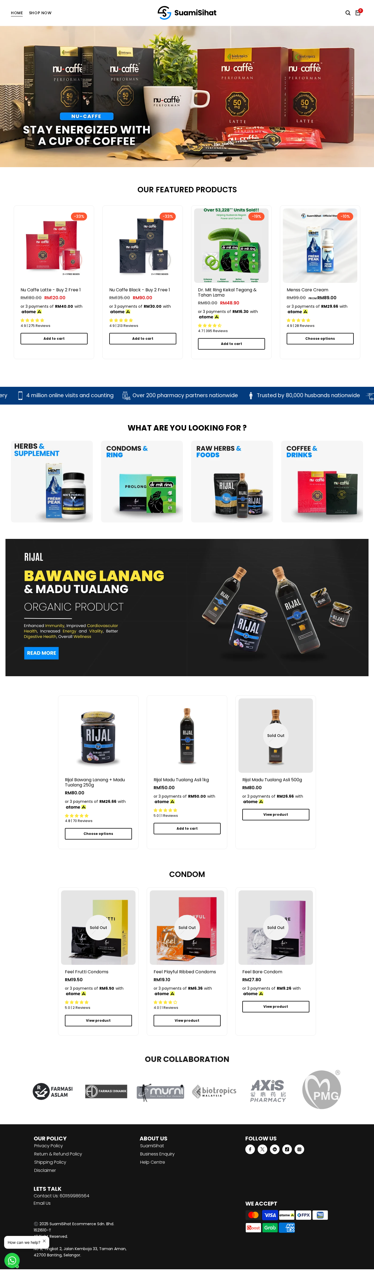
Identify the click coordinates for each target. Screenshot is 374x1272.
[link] (187, 96)
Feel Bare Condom (262, 971)
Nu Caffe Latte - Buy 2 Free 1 (51, 289)
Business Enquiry (157, 1154)
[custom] (250, 1149)
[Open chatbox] (12, 1260)
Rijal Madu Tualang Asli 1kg (181, 779)
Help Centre (152, 1162)
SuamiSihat (152, 1146)
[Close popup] (44, 1241)
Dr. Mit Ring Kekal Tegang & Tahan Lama (227, 292)
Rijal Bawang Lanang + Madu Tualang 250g (95, 782)
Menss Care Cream (307, 289)
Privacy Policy (48, 1146)
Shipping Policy (50, 1162)
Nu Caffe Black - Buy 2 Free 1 (139, 289)
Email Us (42, 1203)
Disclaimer (45, 1170)
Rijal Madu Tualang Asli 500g (272, 779)
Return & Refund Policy (58, 1154)
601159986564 (74, 1196)
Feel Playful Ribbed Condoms (185, 971)
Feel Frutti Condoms (86, 971)
